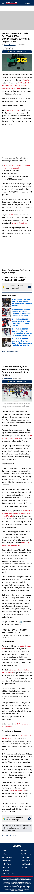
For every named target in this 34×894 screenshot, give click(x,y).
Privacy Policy (6, 861)
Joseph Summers (10, 45)
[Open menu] (3, 3)
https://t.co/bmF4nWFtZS (11, 633)
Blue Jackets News (12, 351)
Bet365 (11, 215)
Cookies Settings (7, 873)
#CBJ (4, 691)
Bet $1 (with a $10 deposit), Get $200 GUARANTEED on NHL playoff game (16, 85)
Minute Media (10, 878)
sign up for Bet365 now (19, 223)
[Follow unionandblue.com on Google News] (29, 287)
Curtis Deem (8, 378)
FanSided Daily (6, 857)
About (3, 850)
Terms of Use (25, 861)
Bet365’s (26, 80)
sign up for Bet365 (12, 110)
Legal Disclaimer (27, 864)
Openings (24, 850)
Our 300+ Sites (26, 854)
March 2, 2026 (6, 637)
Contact (4, 854)
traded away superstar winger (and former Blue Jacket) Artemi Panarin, (17, 513)
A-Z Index (24, 867)
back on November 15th (17, 791)
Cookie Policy (6, 864)
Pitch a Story (25, 857)
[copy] (13, 48)
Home (3, 351)
